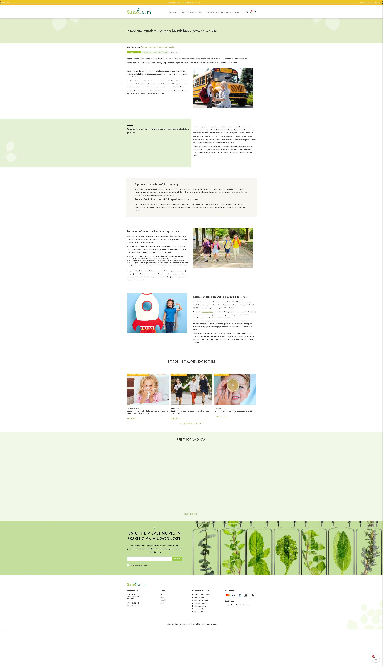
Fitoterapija (210, 12)
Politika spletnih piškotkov (200, 603)
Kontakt (162, 603)
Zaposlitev (163, 600)
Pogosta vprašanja (198, 597)
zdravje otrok (162, 52)
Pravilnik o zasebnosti (199, 606)
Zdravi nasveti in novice (224, 12)
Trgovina (172, 12)
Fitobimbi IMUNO (207, 312)
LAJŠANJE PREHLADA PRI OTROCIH (138, 375)
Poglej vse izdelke (190, 514)
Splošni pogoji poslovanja (200, 600)
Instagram (238, 605)
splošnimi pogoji (142, 565)
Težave (182, 12)
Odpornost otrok (134, 52)
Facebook (229, 605)
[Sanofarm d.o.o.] (139, 11)
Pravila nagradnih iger (199, 612)
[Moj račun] (255, 12)
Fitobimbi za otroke (195, 12)
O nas (237, 12)
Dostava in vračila (198, 609)
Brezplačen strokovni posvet (201, 594)
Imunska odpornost (150, 52)
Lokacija (162, 597)
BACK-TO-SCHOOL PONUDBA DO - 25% (145, 2)
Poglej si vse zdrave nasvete (190, 424)
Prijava (177, 559)
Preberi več (131, 418)
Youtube (245, 605)
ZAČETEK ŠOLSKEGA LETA (179, 375)
